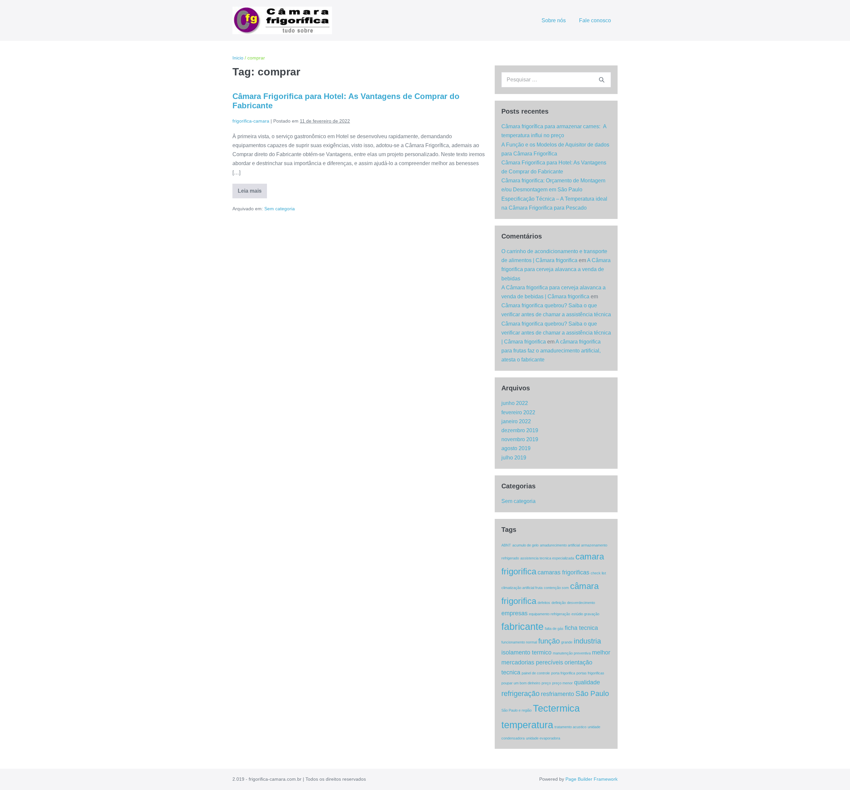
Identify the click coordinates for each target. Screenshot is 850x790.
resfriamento (557, 694)
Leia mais (252, 193)
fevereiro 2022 (518, 412)
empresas (514, 613)
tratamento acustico (570, 727)
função (549, 641)
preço (546, 683)
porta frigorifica (563, 673)
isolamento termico (526, 652)
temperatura (527, 724)
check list (598, 573)
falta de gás (554, 629)
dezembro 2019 (519, 430)
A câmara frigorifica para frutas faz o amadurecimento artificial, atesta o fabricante (551, 350)
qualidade (587, 682)
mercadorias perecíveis (532, 662)
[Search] (602, 80)
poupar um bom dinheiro (520, 683)
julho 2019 (513, 457)
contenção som (556, 588)
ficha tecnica (581, 628)
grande (566, 642)
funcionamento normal (519, 642)
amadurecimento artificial (560, 545)
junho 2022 (514, 403)
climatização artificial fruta (522, 588)
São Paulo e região (516, 710)
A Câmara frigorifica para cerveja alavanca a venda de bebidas (556, 269)
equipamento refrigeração (549, 614)
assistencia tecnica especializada (547, 558)
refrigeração (520, 693)
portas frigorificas (590, 673)
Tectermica (556, 708)
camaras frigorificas (563, 572)
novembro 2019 (519, 439)
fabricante (522, 626)
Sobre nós (554, 20)
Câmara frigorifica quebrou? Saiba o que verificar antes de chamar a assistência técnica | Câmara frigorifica (556, 333)
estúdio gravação (585, 614)
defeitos (544, 603)
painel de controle (536, 673)
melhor (601, 652)
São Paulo (592, 693)
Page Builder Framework (591, 779)
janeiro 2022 (516, 421)
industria (587, 641)
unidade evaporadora (543, 738)
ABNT (506, 545)
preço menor (562, 683)
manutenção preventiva (572, 653)
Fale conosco (595, 20)
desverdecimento (581, 603)
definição (559, 603)
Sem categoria (279, 208)
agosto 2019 (516, 448)
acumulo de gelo (525, 545)
